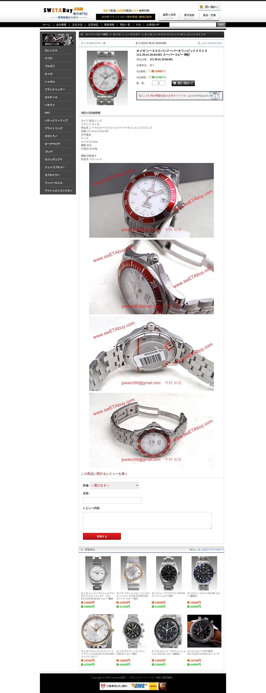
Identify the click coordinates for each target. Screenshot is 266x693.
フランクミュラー (55, 89)
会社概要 (61, 24)
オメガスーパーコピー (210, 549)
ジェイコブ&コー (55, 167)
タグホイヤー (52, 174)
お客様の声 (153, 24)
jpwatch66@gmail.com (200, 95)
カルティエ (51, 97)
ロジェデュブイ (54, 159)
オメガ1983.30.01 (91, 43)
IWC (47, 112)
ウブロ (48, 58)
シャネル (50, 81)
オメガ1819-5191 (212, 43)
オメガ (48, 73)
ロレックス (51, 50)
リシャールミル (54, 182)
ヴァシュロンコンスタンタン (57, 191)
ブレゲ (48, 151)
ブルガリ (50, 66)
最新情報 (109, 24)
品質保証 (93, 24)
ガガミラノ (51, 136)
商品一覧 (125, 24)
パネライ (50, 104)
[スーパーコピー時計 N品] (65, 17)
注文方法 (77, 24)
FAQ (138, 24)
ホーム (46, 24)
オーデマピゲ (52, 143)
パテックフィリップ (56, 120)
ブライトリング (54, 128)
